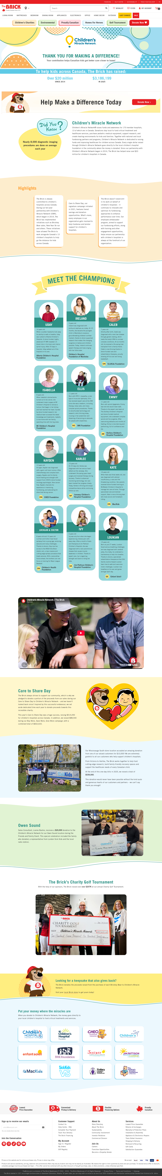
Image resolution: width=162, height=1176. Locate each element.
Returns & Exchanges (133, 1127)
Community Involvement (101, 1133)
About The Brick (98, 1127)
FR (159, 2)
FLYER (132, 8)
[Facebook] (4, 1144)
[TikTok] (14, 1144)
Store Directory (97, 1124)
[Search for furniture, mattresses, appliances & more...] (106, 8)
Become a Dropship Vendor (102, 1152)
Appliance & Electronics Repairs (137, 1135)
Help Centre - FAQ (65, 1127)
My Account (63, 1141)
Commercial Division (99, 1138)
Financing (107, 2)
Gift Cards (129, 1147)
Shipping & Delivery (133, 1141)
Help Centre (119, 2)
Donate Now (138, 22)
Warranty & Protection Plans (136, 1130)
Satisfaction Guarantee (134, 1149)
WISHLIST (119, 8)
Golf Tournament (118, 22)
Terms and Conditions (123, 1171)
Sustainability (132, 2)
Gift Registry (62, 1149)
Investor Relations (98, 1135)
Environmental (48, 22)
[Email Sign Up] (43, 1127)
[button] (37, 8)
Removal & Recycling (133, 1144)
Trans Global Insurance (134, 1138)
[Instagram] (9, 1144)
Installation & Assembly (134, 1133)
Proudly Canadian (70, 22)
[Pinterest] (19, 1144)
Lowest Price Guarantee (134, 1124)
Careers (94, 1146)
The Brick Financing (65, 1135)
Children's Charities (24, 22)
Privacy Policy (108, 1171)
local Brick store (71, 992)
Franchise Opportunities (100, 1149)
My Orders (62, 1146)
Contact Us (62, 1124)
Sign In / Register (64, 1144)
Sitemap (136, 1171)
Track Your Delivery (148, 2)
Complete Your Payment (67, 1130)
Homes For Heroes (94, 22)
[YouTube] (23, 1144)
